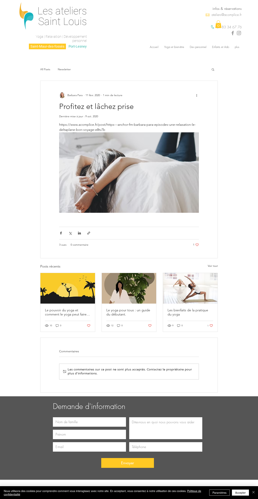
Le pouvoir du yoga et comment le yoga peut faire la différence (67, 312)
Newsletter (64, 69)
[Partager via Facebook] (61, 233)
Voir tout (213, 266)
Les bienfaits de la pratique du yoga (188, 312)
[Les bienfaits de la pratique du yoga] (190, 288)
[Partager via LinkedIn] (79, 233)
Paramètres (219, 492)
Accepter (240, 492)
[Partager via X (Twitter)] (70, 233)
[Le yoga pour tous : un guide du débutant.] (129, 288)
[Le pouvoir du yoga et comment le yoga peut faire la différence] (67, 288)
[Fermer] (253, 492)
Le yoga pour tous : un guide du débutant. (128, 312)
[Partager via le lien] (88, 233)
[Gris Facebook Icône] (233, 33)
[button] (218, 24)
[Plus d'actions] (196, 95)
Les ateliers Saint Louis (62, 16)
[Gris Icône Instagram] (239, 33)
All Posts (45, 69)
